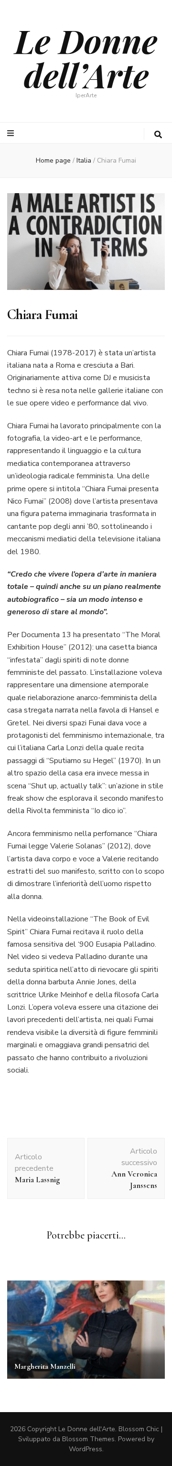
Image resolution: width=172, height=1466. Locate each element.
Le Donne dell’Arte (86, 57)
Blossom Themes (88, 1439)
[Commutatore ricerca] (158, 135)
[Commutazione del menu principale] (11, 133)
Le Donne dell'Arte (86, 1429)
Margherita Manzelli (44, 1366)
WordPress (85, 1449)
